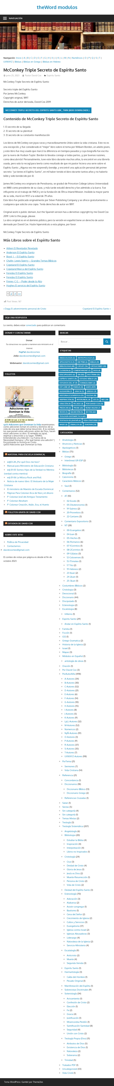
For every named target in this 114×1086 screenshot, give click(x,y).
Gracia (70, 1014)
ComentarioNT (82, 370)
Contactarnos (13, 546)
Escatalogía (70, 950)
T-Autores (69, 752)
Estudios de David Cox (20, 523)
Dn (81, 374)
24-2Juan (71, 576)
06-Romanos (73, 541)
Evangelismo (87, 383)
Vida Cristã (67, 1073)
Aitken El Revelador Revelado (22, 248)
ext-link (65, 387)
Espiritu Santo (53, 75)
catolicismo (98, 366)
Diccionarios (71, 784)
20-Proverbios (74, 512)
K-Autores (69, 717)
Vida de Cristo (74, 885)
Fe (68, 1010)
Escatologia (68, 609)
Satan (65, 802)
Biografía (66, 473)
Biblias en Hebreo (52, 61)
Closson (65, 370)
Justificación (73, 1018)
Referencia (67, 775)
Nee (104, 399)
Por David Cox (94, 404)
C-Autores (69, 686)
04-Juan (71, 534)
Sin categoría (68, 810)
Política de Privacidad (17, 542)
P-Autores (69, 740)
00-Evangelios (74, 530)
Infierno (68, 614)
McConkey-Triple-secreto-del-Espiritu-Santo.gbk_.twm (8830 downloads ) (47, 110)
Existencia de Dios (76, 1047)
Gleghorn (66, 391)
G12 (64, 636)
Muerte (70, 959)
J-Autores (69, 713)
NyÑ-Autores (71, 733)
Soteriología (71, 993)
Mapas (65, 652)
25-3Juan (71, 580)
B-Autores (69, 682)
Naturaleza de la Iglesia (78, 941)
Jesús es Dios (73, 873)
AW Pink (82, 362)
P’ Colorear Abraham (17, 500)
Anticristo (71, 955)
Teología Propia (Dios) (76, 1038)
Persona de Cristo (75, 881)
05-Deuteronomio (76, 504)
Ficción (65, 632)
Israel (65, 648)
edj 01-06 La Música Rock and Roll (24, 477)
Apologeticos (69, 447)
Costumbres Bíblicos (72, 585)
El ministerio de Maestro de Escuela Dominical (30, 489)
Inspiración (67, 399)
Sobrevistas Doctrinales (76, 989)
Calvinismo (67, 477)
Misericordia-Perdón (77, 1022)
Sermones (70, 766)
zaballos (76, 424)
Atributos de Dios (75, 1043)
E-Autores (69, 694)
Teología (66, 822)
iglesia (91, 395)
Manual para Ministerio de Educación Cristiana (30, 465)
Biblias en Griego (32, 61)
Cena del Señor (74, 914)
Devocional (68, 593)
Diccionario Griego (76, 793)
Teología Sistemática (72, 826)
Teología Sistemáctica (73, 416)
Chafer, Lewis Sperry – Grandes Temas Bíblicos (31, 260)
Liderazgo (72, 937)
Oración (65, 404)
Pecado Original (75, 980)
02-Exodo (71, 501)
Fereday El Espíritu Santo (19, 273)
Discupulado (67, 374)
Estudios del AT (68, 383)
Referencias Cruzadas (75, 798)
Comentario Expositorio (76, 521)
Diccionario (68, 597)
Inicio (19, 57)
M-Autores (70, 725)
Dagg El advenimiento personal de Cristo (25, 308)
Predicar (65, 408)
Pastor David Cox (33, 75)
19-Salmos (72, 508)
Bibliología (67, 465)
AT (66, 496)
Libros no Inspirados (77, 851)
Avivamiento (73, 998)
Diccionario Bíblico (76, 789)
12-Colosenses (74, 557)
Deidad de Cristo (75, 865)
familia (78, 387)
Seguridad (72, 1029)
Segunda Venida (75, 963)
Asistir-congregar (75, 906)
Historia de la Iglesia (72, 644)
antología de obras (74, 661)
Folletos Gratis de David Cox (24, 512)
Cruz (69, 861)
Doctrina (93, 374)
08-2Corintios (73, 549)
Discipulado (68, 601)
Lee (96, 399)
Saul (67, 485)
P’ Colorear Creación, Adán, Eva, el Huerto (28, 504)
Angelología (67, 358)
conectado (31, 325)
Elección (71, 1006)
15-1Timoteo (73, 561)
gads (91, 387)
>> (19, 293)
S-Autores (69, 748)
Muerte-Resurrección (77, 877)
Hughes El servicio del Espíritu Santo (25, 285)
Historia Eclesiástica (72, 395)
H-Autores (70, 706)
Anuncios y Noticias (72, 443)
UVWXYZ (8, 61)
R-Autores (70, 744)
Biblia (94, 362)
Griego (91, 391)
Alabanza (71, 902)
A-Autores (70, 678)
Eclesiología (70, 893)
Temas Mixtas (69, 818)
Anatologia (67, 440)
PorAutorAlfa (68, 673)
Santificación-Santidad (78, 1025)
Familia (66, 629)
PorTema (66, 761)
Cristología (70, 856)
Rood (64, 412)
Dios (96, 370)
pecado (78, 404)
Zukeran (90, 424)
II (52, 57)
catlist (82, 366)
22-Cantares (73, 516)
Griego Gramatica (71, 640)
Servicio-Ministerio (76, 945)
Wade (64, 424)
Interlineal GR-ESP (74, 460)
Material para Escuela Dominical (26, 454)
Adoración (72, 898)
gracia (79, 391)
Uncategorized (69, 1069)
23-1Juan (71, 573)
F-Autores (69, 698)
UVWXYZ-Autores (73, 756)
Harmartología (72, 972)
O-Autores (70, 737)
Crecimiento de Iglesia (78, 918)
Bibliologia (67, 366)
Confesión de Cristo (77, 1002)
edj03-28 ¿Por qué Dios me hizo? (23, 462)
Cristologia (67, 589)
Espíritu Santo (68, 379)
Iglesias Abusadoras (77, 933)
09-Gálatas (72, 553)
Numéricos (77, 57)
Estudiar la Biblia (75, 840)
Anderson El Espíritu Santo (20, 252)
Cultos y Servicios (75, 922)
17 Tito (70, 565)
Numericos (70, 729)
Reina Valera (93, 408)
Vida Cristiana (92, 420)
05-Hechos (72, 538)
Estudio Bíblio (88, 379)
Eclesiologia (68, 605)
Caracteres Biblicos (71, 481)
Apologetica (67, 362)
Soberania (72, 1055)
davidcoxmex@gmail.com (32, 355)
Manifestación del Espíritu (77, 985)
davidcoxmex (29, 352)
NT (66, 525)
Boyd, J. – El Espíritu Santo (20, 256)
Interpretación (74, 847)
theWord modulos (57, 7)
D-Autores (70, 690)
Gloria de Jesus (74, 869)
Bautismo (71, 910)
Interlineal (83, 399)
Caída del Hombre (76, 977)
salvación (76, 412)
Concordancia (71, 780)
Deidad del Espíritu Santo (77, 890)
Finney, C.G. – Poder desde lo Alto (24, 281)
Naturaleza (72, 1051)
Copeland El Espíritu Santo (20, 264)
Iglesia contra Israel (76, 929)
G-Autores (70, 702)
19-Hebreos (72, 569)
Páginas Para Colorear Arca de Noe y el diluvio (30, 493)
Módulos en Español (72, 656)
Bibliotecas (67, 469)
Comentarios (68, 490)
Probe (78, 408)
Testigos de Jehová (70, 420)
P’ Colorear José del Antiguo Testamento (27, 496)
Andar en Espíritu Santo (76, 624)
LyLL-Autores (71, 721)
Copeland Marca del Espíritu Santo (24, 269)
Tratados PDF (69, 1065)
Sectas (91, 412)
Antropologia (86, 358)
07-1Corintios (73, 545)
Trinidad (69, 1060)
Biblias (18, 61)
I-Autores (69, 709)
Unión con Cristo (75, 1033)
